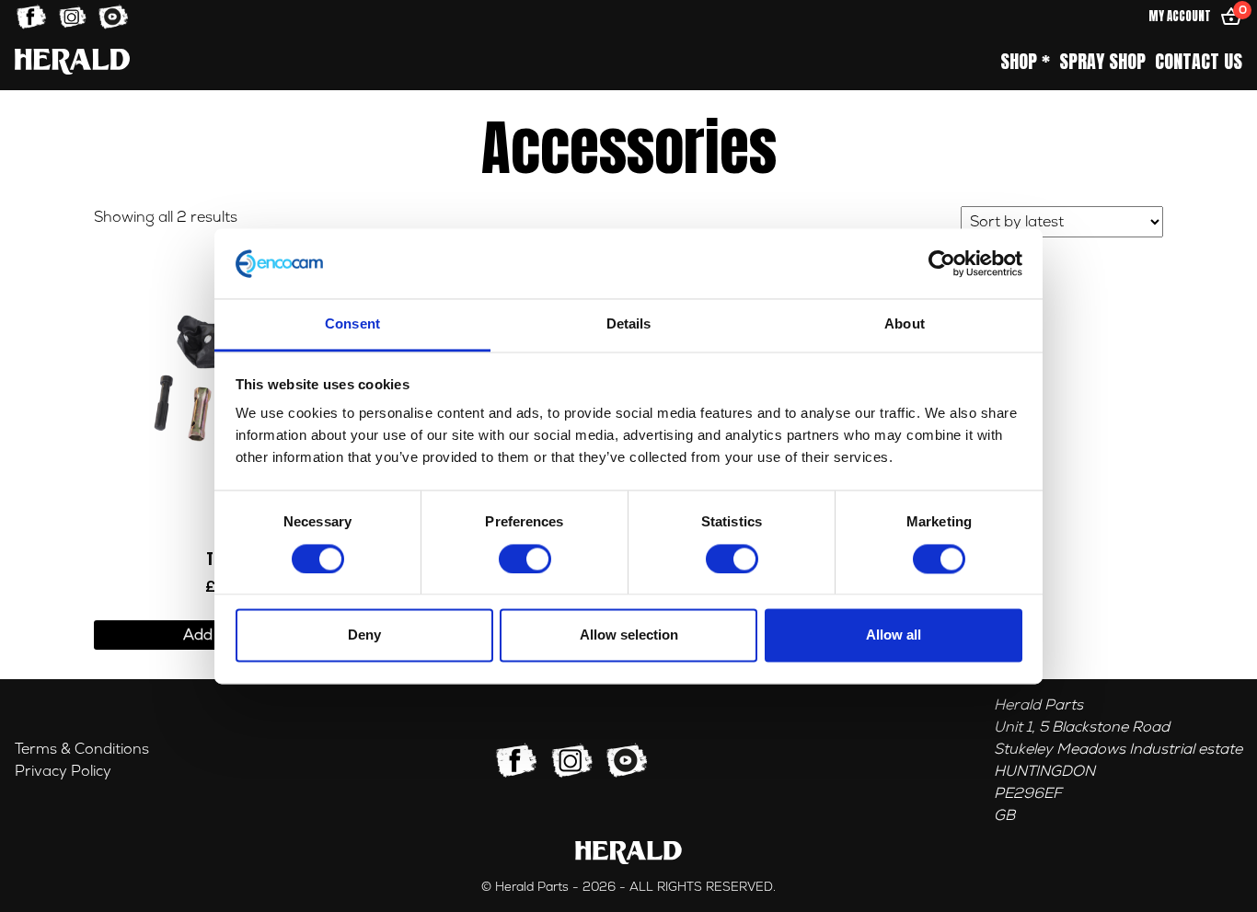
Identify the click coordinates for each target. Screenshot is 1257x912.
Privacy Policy (63, 771)
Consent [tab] (352, 324)
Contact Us (1198, 61)
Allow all (893, 635)
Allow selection (629, 635)
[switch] (525, 558)
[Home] (72, 61)
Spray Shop (1102, 61)
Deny (364, 635)
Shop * (1025, 61)
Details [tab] (629, 324)
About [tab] (904, 324)
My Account (1179, 16)
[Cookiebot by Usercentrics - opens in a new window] (941, 263)
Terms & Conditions (82, 749)
